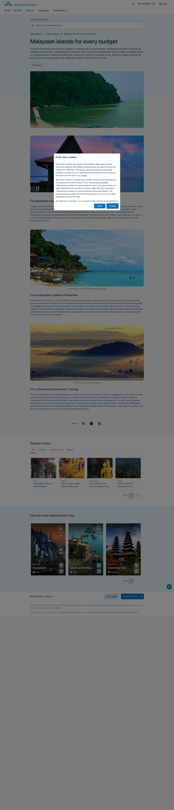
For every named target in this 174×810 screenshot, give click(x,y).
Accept (112, 206)
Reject (100, 206)
